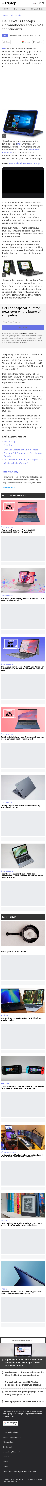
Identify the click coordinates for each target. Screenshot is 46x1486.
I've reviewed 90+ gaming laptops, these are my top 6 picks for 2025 (24, 1393)
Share (8, 42)
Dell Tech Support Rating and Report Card (23, 459)
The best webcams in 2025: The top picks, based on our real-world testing (23, 1383)
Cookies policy (8, 1447)
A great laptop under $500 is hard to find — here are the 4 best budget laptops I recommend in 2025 (24, 1362)
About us (6, 1457)
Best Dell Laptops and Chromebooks (21, 449)
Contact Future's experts (12, 1437)
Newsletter (39, 42)
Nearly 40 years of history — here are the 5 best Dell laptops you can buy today (24, 1373)
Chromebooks (16, 15)
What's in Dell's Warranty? (16, 463)
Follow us (27, 42)
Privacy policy (8, 1442)
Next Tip (8, 445)
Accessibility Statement (11, 1452)
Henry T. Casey (16, 35)
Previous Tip (10, 441)
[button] (2, 3)
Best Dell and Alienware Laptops (24, 163)
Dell (4, 48)
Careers (5, 1467)
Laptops (5, 15)
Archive (5, 1462)
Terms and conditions (11, 1432)
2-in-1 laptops (19, 9)
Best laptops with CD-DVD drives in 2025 (24, 1401)
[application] (23, 181)
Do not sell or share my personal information (19, 1471)
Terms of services (29, 333)
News (5, 35)
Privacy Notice (31, 336)
